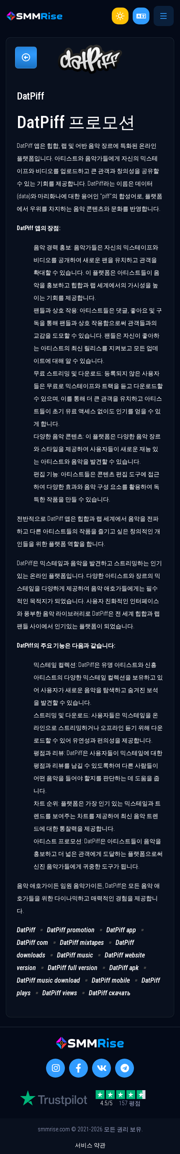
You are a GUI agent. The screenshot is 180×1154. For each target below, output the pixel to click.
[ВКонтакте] (101, 1068)
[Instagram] (55, 1068)
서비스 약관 (90, 1145)
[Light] (120, 16)
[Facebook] (78, 1068)
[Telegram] (124, 1068)
